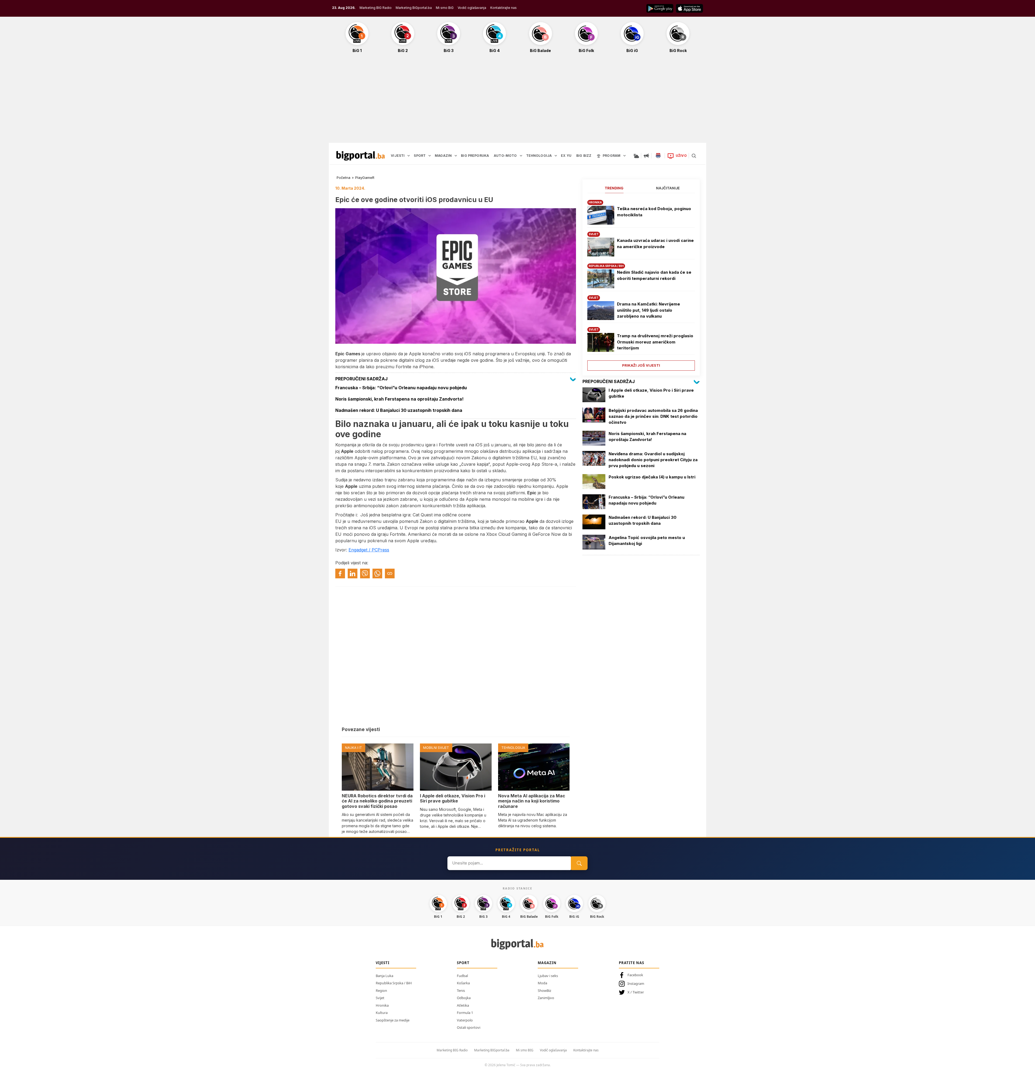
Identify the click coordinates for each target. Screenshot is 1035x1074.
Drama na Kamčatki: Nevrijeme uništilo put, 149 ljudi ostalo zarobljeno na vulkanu (648, 310)
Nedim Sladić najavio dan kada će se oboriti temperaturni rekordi (654, 275)
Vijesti (382, 962)
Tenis (461, 990)
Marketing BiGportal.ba (414, 8)
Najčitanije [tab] (668, 188)
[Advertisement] (517, 100)
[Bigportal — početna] (360, 156)
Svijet (380, 997)
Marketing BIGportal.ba (491, 1050)
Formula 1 (465, 1012)
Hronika (382, 1005)
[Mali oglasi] (646, 156)
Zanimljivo (546, 997)
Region (381, 990)
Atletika (463, 1005)
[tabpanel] (641, 283)
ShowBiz (544, 990)
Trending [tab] (614, 188)
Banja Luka (384, 975)
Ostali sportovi (468, 1027)
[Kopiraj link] (390, 573)
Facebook (635, 974)
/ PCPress (379, 549)
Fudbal (462, 975)
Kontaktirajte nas (503, 8)
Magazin (547, 962)
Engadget (359, 549)
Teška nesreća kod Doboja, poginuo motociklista (654, 211)
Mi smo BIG (524, 1050)
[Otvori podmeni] (408, 156)
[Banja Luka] (658, 155)
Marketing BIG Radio (376, 8)
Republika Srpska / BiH (394, 983)
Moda (542, 983)
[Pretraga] (694, 155)
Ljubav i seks (548, 975)
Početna (343, 177)
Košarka (463, 983)
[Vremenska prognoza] (636, 156)
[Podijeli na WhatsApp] (377, 573)
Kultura (382, 1012)
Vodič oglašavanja (472, 8)
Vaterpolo (465, 1020)
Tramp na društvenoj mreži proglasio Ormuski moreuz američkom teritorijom (655, 341)
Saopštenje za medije (392, 1020)
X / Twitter (635, 992)
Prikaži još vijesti (641, 365)
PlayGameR (364, 177)
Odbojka (464, 997)
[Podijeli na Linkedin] (352, 573)
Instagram (635, 983)
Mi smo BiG (445, 8)
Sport (463, 962)
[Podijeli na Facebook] (340, 573)
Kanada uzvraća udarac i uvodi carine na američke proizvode (655, 243)
